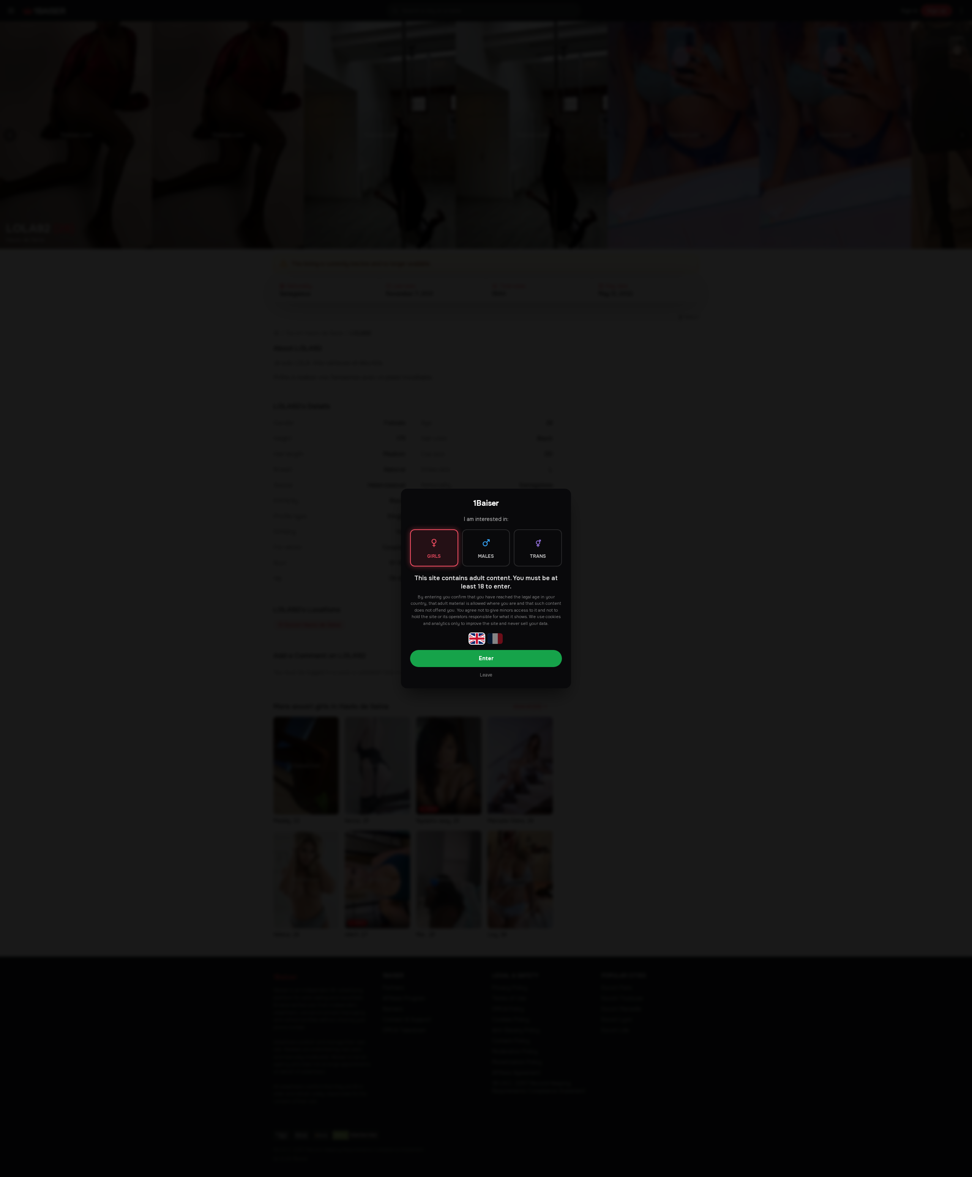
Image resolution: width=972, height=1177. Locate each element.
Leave (486, 675)
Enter (486, 658)
